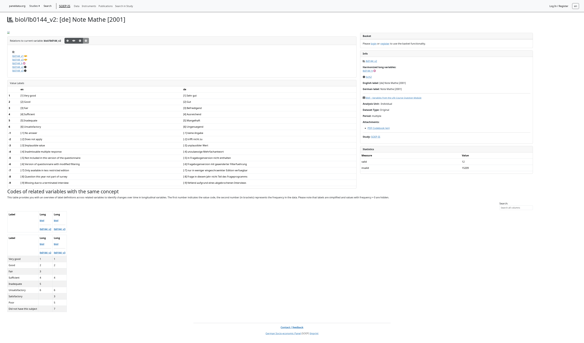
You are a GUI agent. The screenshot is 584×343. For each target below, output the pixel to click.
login (374, 43)
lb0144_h (17, 63)
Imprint (314, 333)
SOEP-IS (64, 6)
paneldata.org (17, 6)
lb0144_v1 (18, 56)
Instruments (89, 6)
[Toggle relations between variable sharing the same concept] (67, 41)
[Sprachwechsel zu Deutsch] (575, 6)
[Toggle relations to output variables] (80, 41)
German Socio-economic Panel (283, 333)
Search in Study (124, 6)
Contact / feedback (292, 327)
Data (76, 6)
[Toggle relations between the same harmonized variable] (73, 41)
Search (48, 6)
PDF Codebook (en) (379, 128)
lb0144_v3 (18, 59)
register (384, 43)
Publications (106, 6)
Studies (33, 6)
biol (393, 97)
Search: (503, 203)
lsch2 (369, 77)
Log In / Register (558, 6)
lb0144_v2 (18, 67)
